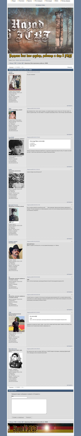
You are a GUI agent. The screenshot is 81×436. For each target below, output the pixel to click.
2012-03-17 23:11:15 (36, 169)
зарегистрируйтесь (26, 60)
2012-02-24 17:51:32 (36, 137)
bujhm (10, 169)
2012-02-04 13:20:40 (36, 108)
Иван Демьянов (13, 349)
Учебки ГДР (21, 63)
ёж (9, 277)
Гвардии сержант (13, 241)
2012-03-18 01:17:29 (36, 204)
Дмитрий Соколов (13, 205)
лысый (10, 72)
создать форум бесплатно (67, 424)
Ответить (70, 67)
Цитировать (69, 105)
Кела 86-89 (11, 137)
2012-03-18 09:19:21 (36, 241)
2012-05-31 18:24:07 (36, 312)
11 (22, 67)
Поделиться (29, 108)
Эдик (10, 108)
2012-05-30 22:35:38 (36, 277)
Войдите (18, 60)
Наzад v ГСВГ (13, 63)
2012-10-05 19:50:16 (36, 348)
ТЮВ (10, 312)
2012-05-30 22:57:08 (36, 294)
